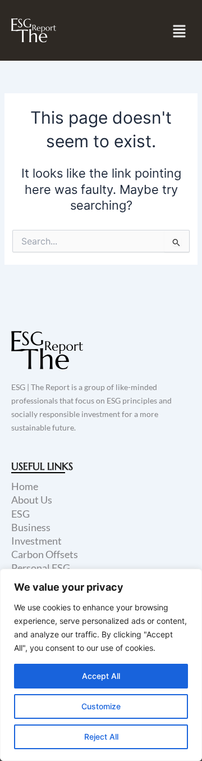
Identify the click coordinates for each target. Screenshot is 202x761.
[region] (101, 665)
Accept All (101, 676)
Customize (101, 706)
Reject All (101, 736)
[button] (179, 31)
